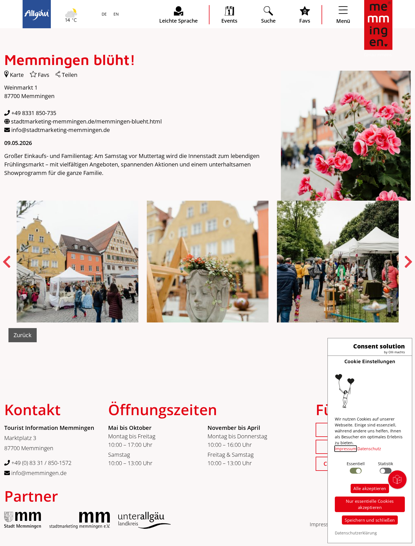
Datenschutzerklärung (356, 533)
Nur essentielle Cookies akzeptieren (370, 504)
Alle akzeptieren (369, 488)
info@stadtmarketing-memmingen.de (60, 130)
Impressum (323, 524)
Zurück (23, 335)
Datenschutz (369, 448)
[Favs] (31, 75)
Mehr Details (74, 74)
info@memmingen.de (38, 473)
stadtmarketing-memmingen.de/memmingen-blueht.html (86, 121)
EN (115, 14)
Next (408, 262)
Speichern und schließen (370, 520)
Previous (6, 262)
